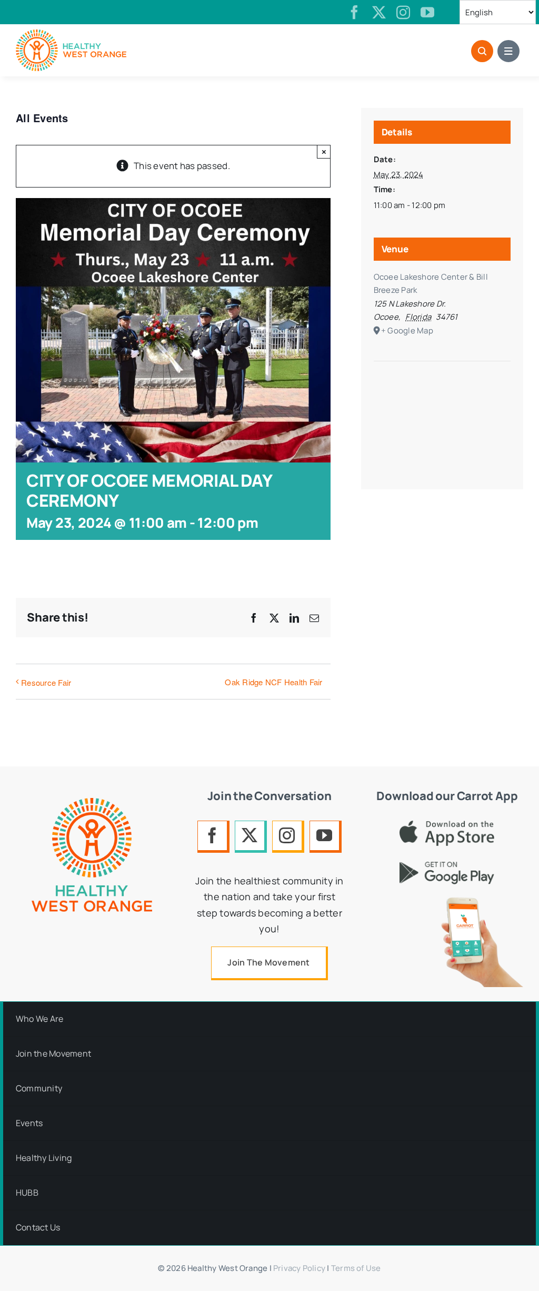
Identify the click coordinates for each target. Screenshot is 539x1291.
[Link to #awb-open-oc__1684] (508, 51)
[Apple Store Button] (447, 825)
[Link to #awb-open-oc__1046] (482, 51)
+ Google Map (407, 330)
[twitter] (379, 12)
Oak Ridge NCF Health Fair (273, 681)
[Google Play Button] (447, 866)
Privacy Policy (299, 1268)
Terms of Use (356, 1268)
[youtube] (427, 12)
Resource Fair (46, 682)
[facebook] (354, 12)
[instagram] (403, 12)
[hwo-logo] (71, 34)
